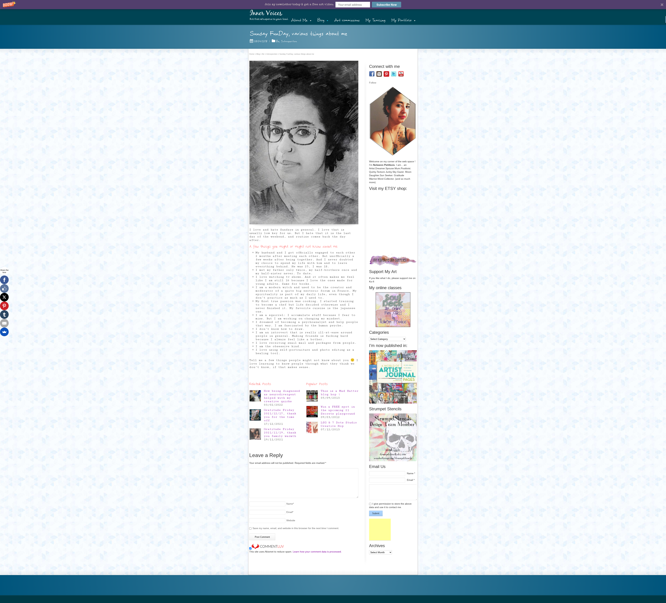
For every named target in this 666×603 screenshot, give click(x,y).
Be (277, 41)
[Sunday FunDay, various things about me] (303, 142)
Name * (411, 473)
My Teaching (375, 20)
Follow (372, 82)
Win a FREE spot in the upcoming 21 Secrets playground (338, 410)
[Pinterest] (4, 306)
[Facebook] (4, 279)
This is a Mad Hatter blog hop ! (339, 392)
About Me (299, 20)
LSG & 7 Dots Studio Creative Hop (339, 424)
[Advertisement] (380, 529)
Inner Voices (266, 13)
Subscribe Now (387, 5)
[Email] (4, 323)
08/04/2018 (260, 41)
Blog (320, 20)
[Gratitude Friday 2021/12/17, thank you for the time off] (255, 415)
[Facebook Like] (4, 288)
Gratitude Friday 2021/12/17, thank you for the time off (280, 415)
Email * (411, 480)
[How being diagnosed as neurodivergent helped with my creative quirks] (255, 396)
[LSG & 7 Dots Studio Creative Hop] (312, 427)
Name (290, 503)
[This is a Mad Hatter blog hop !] (312, 396)
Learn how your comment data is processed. (317, 551)
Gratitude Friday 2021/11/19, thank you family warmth (280, 432)
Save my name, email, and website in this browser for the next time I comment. (296, 528)
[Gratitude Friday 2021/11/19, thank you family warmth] (255, 434)
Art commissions (347, 20)
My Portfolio (401, 20)
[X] (4, 297)
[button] (333, 4)
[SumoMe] (4, 332)
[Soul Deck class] (393, 326)
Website (290, 520)
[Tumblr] (4, 314)
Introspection (289, 41)
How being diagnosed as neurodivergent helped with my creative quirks (282, 396)
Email (289, 512)
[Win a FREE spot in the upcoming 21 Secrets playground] (312, 412)
